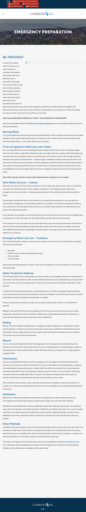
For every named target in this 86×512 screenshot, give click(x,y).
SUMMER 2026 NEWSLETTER (31, 3)
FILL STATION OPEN (14, 3)
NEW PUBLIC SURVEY (33, 6)
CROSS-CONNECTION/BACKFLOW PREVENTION (26, 1)
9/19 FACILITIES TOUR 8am (16, 6)
